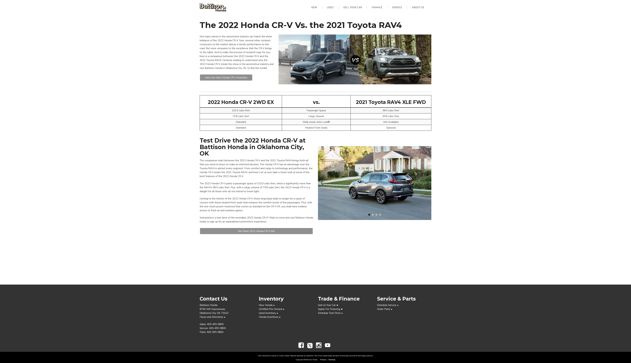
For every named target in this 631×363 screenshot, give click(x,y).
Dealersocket (327, 356)
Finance (377, 7)
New (314, 7)
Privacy (323, 360)
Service (397, 7)
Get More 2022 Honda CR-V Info (256, 231)
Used (330, 7)
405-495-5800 (215, 324)
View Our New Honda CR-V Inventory (226, 77)
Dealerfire (310, 356)
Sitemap (331, 360)
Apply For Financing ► (330, 309)
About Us (418, 7)
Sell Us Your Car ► (328, 305)
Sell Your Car (352, 7)
